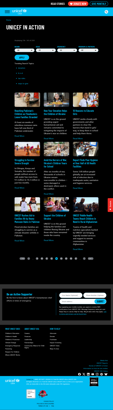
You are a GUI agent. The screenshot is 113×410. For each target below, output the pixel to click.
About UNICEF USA (31, 328)
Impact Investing (55, 343)
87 (76, 259)
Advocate (53, 333)
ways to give (23, 83)
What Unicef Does (12, 328)
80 (42, 259)
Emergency (61, 47)
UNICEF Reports (102, 363)
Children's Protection (12, 340)
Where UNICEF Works (12, 355)
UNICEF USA (19, 11)
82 (52, 259)
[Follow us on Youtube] (92, 374)
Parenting (8, 349)
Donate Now (79, 3)
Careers (27, 333)
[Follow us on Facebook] (79, 374)
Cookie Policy (49, 401)
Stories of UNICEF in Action (98, 366)
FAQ (52, 406)
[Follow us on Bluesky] (106, 374)
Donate (52, 336)
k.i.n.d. (20, 73)
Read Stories (58, 3)
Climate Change (10, 343)
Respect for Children (12, 352)
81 (47, 259)
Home (8, 20)
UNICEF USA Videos (101, 371)
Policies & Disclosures (45, 403)
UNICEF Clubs (54, 346)
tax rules (21, 78)
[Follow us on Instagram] (97, 374)
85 (66, 259)
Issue (38, 47)
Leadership (28, 340)
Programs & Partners (86, 47)
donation (21, 68)
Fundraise (53, 340)
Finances (27, 336)
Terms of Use (43, 406)
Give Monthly (99, 3)
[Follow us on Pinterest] (101, 374)
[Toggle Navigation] (7, 11)
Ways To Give (54, 349)
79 (37, 259)
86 (71, 259)
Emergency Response (12, 346)
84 (62, 259)
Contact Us (29, 379)
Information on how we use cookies (95, 368)
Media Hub (104, 360)
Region (17, 47)
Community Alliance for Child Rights (34, 347)
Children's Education (12, 333)
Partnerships (28, 343)
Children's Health (11, 336)
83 (57, 259)
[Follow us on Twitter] (84, 374)
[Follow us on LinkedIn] (88, 374)
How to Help (55, 328)
